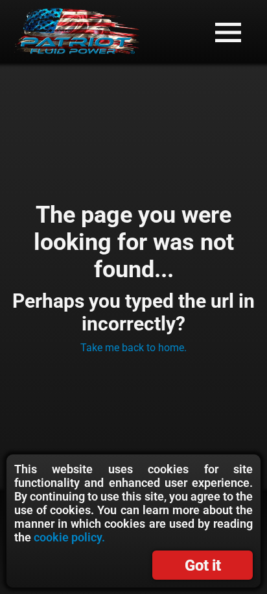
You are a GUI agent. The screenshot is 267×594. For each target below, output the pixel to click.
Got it (202, 565)
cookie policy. (69, 537)
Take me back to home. (133, 347)
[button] (228, 32)
